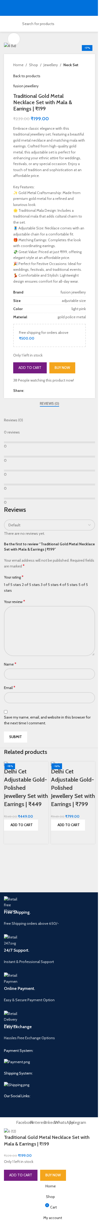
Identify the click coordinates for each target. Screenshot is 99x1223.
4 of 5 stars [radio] (68, 584)
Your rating (13, 577)
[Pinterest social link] (33, 390)
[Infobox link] (49, 911)
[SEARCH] (76, 24)
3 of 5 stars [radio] (50, 584)
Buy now (62, 367)
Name (10, 664)
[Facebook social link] (27, 390)
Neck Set (70, 64)
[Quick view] (10, 837)
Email (9, 687)
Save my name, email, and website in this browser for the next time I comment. (47, 720)
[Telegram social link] (52, 390)
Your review (14, 601)
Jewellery (51, 64)
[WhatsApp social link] (46, 390)
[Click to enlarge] (14, 39)
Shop (33, 64)
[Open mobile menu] (6, 8)
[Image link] (17, 1061)
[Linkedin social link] (40, 390)
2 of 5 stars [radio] (31, 584)
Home (18, 64)
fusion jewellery (26, 86)
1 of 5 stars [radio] (12, 584)
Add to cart (29, 367)
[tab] (49, 403)
